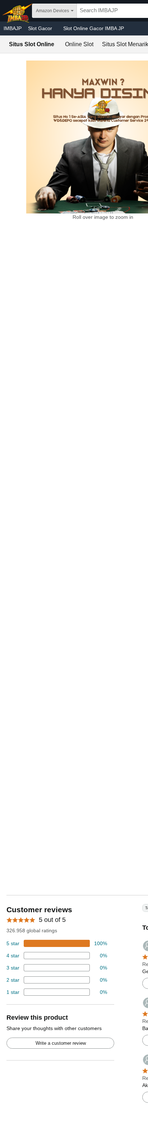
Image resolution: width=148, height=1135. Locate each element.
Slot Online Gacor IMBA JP (93, 28)
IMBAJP (13, 28)
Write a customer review (61, 1043)
